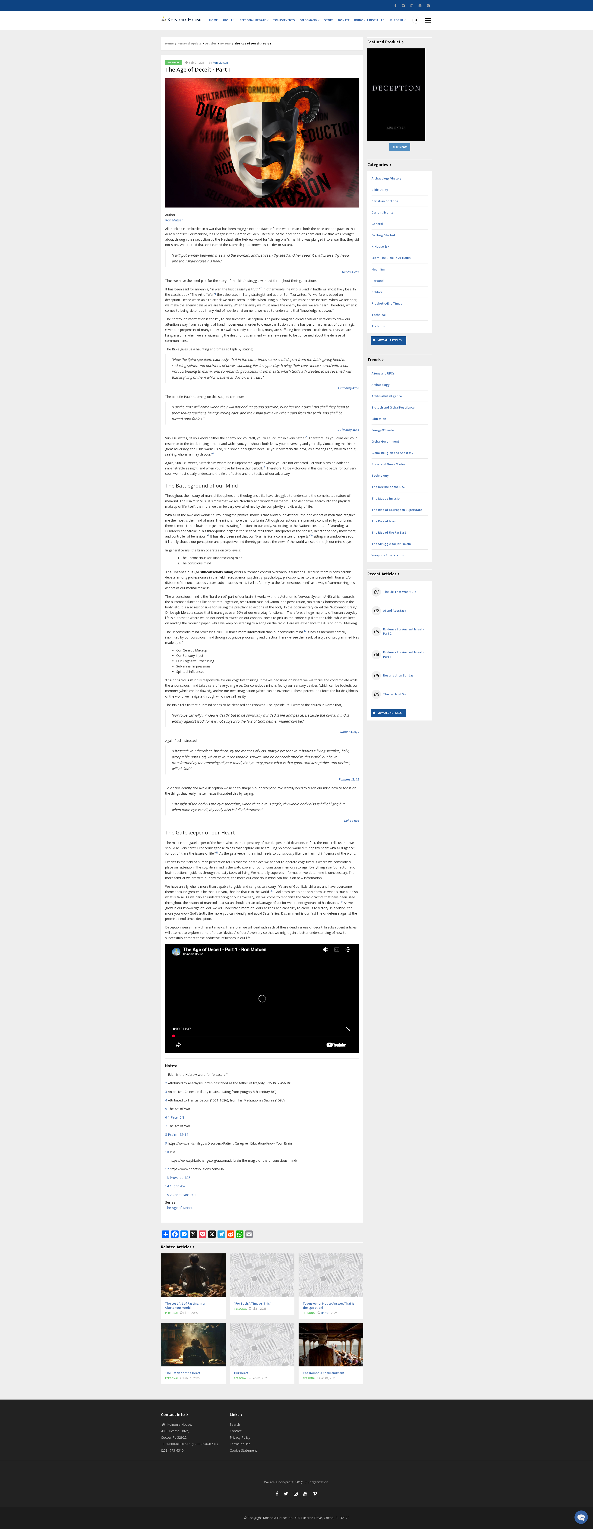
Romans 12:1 (347, 779)
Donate (344, 20)
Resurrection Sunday (398, 675)
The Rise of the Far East (389, 532)
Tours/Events (284, 20)
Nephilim (378, 269)
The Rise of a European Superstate (397, 510)
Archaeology (381, 384)
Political (377, 292)
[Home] (182, 18)
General (377, 224)
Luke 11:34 (351, 821)
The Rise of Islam (384, 521)
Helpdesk (396, 20)
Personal (173, 62)
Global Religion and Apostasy (392, 453)
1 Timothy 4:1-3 (348, 388)
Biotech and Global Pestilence (393, 407)
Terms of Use (240, 1444)
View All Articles (390, 340)
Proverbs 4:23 (180, 1177)
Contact (236, 1431)
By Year (225, 43)
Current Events (382, 212)
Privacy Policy (240, 1437)
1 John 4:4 (177, 1186)
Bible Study (380, 189)
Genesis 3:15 (350, 272)
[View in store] (396, 94)
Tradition (378, 326)
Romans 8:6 (348, 732)
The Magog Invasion (386, 498)
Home (213, 20)
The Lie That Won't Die (399, 592)
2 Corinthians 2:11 (183, 1194)
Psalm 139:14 (178, 1134)
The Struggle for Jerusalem (391, 544)
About (227, 20)
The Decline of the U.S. (388, 487)
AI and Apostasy (394, 611)
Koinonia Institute (369, 20)
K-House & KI (381, 246)
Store (328, 20)
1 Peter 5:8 (176, 1117)
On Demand (309, 20)
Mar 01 (325, 1313)
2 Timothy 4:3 (347, 430)
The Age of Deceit (178, 1207)
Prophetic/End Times (387, 303)
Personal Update (253, 20)
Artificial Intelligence (387, 396)
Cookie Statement (243, 1450)
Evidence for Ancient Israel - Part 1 (403, 654)
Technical (378, 315)
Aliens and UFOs (383, 373)
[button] (581, 1517)
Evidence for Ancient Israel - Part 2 (403, 631)
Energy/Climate (383, 430)
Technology (380, 475)
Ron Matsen (220, 63)
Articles (211, 43)
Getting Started (383, 235)
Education (379, 419)
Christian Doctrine (385, 201)
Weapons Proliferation (388, 555)
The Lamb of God (395, 694)
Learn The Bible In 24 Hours (391, 258)
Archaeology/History (386, 178)
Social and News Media (388, 464)
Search (235, 1424)
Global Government (385, 441)
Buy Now (400, 147)
